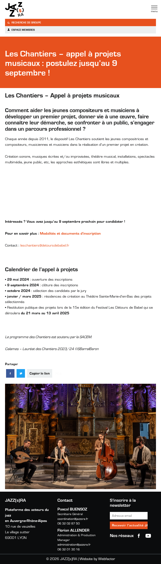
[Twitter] (21, 373)
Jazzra (31, 9)
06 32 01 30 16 (68, 549)
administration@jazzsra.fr (74, 544)
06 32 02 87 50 (68, 523)
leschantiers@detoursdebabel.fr (44, 245)
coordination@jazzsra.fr (72, 519)
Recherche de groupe (26, 22)
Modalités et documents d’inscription (70, 233)
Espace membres (23, 30)
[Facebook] (10, 373)
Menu (154, 9)
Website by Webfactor (97, 559)
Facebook (139, 535)
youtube (148, 535)
